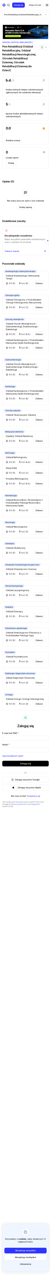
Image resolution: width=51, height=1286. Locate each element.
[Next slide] (47, 240)
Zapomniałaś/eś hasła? (12, 756)
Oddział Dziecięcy (14, 611)
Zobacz (39, 283)
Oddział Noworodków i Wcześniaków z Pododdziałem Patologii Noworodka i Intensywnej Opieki (24, 503)
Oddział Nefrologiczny (16, 457)
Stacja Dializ (11, 468)
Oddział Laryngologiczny (17, 590)
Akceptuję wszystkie (25, 1250)
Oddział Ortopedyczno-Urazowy (21, 569)
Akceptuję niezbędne (25, 1257)
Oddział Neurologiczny (16, 527)
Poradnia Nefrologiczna (17, 479)
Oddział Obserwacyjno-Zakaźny (21, 415)
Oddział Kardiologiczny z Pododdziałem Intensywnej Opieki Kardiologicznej (24, 341)
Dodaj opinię (25, 207)
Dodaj (11, 163)
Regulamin (35, 804)
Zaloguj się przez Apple (29, 787)
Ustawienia (25, 1264)
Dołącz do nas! (35, 5)
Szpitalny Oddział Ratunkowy (19, 436)
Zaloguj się (18, 5)
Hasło (6, 744)
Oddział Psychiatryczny (17, 656)
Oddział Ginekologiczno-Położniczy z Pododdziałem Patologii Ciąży (23, 634)
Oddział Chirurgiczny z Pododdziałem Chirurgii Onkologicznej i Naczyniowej (23, 301)
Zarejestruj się (33, 796)
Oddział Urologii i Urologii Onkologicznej (25, 699)
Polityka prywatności (18, 804)
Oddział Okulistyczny (16, 548)
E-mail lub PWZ (10, 733)
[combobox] (25, 14)
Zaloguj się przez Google (27, 779)
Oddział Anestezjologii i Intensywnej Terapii (22, 277)
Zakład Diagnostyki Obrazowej (20, 678)
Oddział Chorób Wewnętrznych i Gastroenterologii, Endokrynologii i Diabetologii (22, 326)
